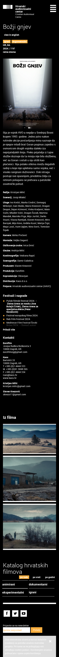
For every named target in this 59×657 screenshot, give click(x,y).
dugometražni (19, 41)
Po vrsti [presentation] (36, 577)
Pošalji (36, 630)
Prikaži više (9, 329)
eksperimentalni (13, 592)
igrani (7, 41)
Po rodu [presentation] (24, 577)
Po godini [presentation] (50, 577)
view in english (11, 34)
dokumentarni (38, 584)
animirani (8, 584)
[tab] (24, 577)
